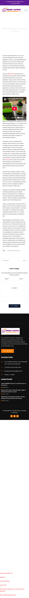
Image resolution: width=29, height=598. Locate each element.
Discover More (7, 351)
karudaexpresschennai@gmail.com (15, 1)
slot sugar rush (4, 476)
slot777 (2, 421)
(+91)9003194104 (15, 3)
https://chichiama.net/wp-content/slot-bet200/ (12, 492)
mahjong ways (3, 488)
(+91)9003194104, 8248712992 (12, 367)
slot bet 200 (3, 585)
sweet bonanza (4, 436)
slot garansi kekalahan (6, 440)
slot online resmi (4, 460)
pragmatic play (4, 444)
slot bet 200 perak (5, 523)
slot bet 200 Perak (5, 581)
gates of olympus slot (5, 512)
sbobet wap (3, 563)
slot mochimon (4, 508)
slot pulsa (2, 539)
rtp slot (2, 429)
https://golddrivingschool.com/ (8, 595)
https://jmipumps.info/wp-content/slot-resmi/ (12, 527)
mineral (8, 159)
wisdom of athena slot (6, 480)
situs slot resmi (4, 531)
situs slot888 (3, 516)
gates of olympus (4, 468)
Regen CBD (11, 73)
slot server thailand (5, 520)
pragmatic (2, 577)
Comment (14, 288)
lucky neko (3, 448)
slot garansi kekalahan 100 (7, 472)
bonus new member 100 (6, 573)
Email (21, 279)
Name (7, 279)
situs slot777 (3, 452)
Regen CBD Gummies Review (13, 250)
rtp (0, 425)
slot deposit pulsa (4, 555)
